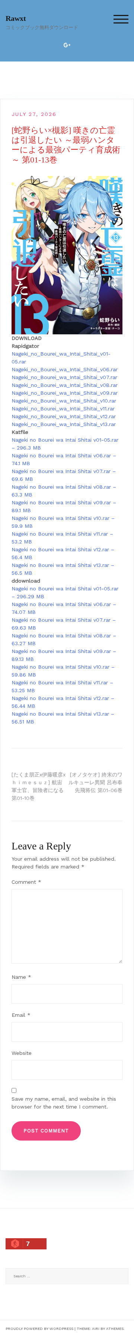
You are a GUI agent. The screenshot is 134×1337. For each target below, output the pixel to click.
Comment (26, 882)
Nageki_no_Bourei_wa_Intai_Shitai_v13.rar (64, 424)
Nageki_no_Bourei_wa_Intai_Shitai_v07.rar (64, 377)
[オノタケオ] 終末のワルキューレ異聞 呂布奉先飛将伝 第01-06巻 (95, 782)
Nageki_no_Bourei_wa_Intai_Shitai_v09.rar (65, 393)
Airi (95, 1329)
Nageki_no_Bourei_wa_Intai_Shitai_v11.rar (63, 408)
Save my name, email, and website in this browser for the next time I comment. (64, 1103)
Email (21, 1015)
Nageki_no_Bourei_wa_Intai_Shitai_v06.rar (65, 369)
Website (22, 1053)
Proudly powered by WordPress (39, 1329)
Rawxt (16, 18)
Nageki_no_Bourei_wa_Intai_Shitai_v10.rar (64, 401)
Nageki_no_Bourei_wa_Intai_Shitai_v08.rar (65, 385)
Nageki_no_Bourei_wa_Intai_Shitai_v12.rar (64, 416)
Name (21, 977)
